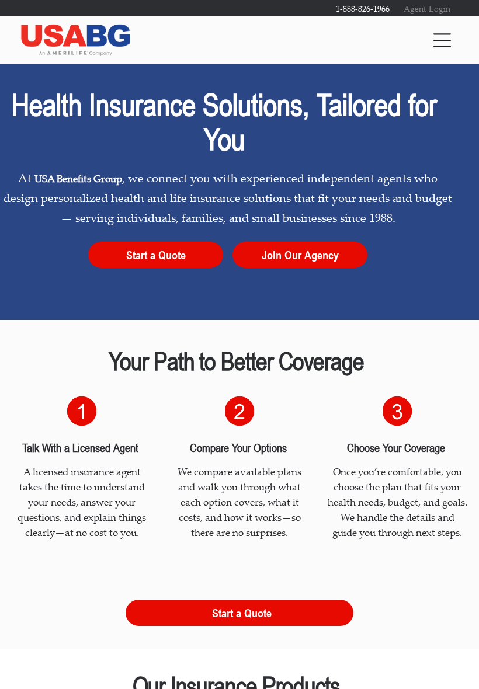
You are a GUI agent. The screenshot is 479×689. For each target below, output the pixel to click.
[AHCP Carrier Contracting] (171, 471)
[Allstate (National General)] (300, 471)
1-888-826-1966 (363, 8)
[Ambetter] (382, 471)
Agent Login (427, 8)
